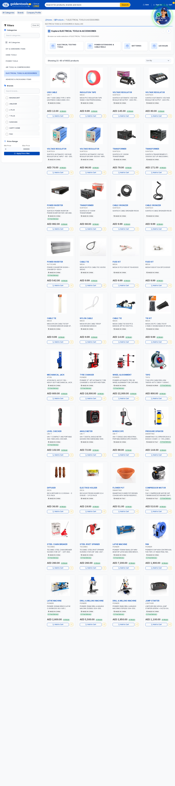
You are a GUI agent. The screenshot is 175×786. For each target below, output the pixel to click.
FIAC (11, 134)
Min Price (7, 146)
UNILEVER (13, 104)
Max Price (26, 146)
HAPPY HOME (14, 128)
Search (125, 5)
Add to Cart (59, 116)
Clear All (35, 25)
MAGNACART (14, 98)
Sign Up (159, 5)
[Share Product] (71, 116)
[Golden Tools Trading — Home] (20, 5)
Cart (171, 4)
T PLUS (12, 116)
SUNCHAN (13, 122)
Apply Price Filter (23, 153)
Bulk (147, 5)
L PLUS (12, 110)
